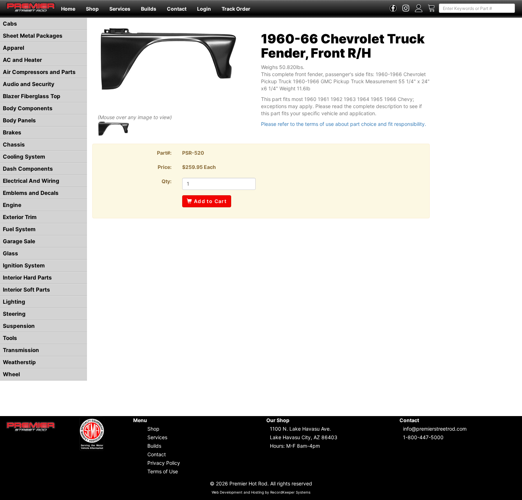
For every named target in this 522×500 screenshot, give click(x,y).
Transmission (21, 350)
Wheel (11, 374)
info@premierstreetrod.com (435, 429)
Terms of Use (162, 471)
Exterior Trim (20, 217)
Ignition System (24, 265)
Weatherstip (19, 362)
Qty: (167, 181)
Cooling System (24, 156)
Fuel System (19, 229)
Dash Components (28, 168)
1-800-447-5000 (423, 437)
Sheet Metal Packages (32, 35)
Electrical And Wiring (31, 180)
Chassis (14, 144)
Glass (10, 253)
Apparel (13, 47)
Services (119, 9)
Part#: (164, 153)
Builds (148, 9)
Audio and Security (28, 84)
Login (204, 9)
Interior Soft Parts (26, 289)
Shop (92, 9)
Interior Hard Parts (27, 277)
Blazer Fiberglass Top (31, 96)
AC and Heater (22, 60)
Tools (10, 338)
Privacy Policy (163, 463)
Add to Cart (209, 201)
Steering (14, 313)
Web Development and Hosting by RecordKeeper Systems (261, 492)
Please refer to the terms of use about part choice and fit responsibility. (343, 124)
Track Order (236, 9)
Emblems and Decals (31, 193)
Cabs (10, 23)
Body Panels (19, 120)
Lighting (14, 301)
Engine (12, 205)
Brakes (12, 132)
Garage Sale (19, 241)
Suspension (19, 326)
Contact (176, 9)
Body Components (28, 108)
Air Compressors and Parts (39, 72)
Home (68, 9)
